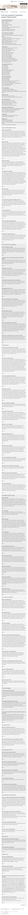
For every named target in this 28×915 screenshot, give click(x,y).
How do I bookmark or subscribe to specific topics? (11, 109)
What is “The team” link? (6, 85)
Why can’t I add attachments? (7, 56)
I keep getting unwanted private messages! (9, 90)
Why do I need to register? (6, 21)
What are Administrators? (6, 77)
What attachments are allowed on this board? (10, 115)
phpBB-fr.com (6, 912)
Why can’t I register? (5, 23)
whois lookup (4, 881)
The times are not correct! (6, 37)
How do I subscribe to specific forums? (8, 110)
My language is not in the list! (7, 39)
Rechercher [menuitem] (3, 9)
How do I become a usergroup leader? (9, 82)
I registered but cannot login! (7, 24)
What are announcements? (7, 71)
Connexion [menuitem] (21, 1)
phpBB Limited (8, 859)
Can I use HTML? (5, 66)
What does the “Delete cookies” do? (8, 30)
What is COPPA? (5, 22)
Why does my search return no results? (9, 101)
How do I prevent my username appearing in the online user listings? (12, 36)
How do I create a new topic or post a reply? (9, 47)
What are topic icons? (6, 74)
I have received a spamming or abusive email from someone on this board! (14, 92)
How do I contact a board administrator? (9, 124)
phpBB (16, 294)
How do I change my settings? (7, 34)
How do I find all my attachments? (8, 116)
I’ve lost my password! (6, 28)
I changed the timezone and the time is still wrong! (11, 38)
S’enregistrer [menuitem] (14, 1)
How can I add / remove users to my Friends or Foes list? (12, 97)
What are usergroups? (6, 79)
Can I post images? (5, 68)
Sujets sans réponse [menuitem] (22, 3)
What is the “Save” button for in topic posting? (10, 59)
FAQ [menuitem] (1, 9)
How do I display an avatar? (7, 42)
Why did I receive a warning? (7, 57)
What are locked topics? (6, 73)
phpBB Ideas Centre (5, 869)
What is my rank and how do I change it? (9, 43)
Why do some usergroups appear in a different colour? (11, 83)
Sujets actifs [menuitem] (25, 3)
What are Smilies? (5, 67)
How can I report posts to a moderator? (9, 58)
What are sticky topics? (6, 72)
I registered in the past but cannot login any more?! (11, 27)
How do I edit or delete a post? (7, 49)
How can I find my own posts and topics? (9, 105)
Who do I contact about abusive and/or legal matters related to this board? (13, 123)
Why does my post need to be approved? (9, 60)
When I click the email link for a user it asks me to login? (12, 44)
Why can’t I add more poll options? (8, 52)
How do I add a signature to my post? (8, 50)
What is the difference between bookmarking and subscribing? (13, 108)
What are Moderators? (6, 78)
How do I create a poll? (6, 51)
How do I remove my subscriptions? (8, 112)
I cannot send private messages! (7, 89)
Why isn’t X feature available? (7, 121)
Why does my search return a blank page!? (9, 102)
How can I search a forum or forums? (8, 100)
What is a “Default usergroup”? (7, 84)
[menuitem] (3, 913)
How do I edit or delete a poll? (7, 53)
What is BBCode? (5, 65)
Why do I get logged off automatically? (8, 29)
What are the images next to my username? (9, 41)
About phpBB (10, 861)
